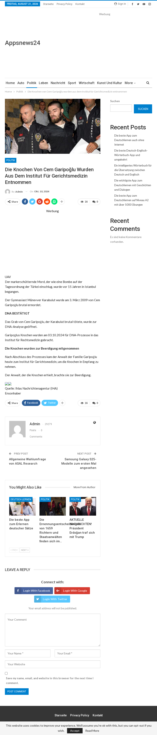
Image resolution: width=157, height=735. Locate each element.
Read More (92, 730)
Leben (43, 83)
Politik (31, 83)
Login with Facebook (36, 590)
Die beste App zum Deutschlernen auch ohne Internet (129, 140)
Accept (75, 730)
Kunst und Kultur (109, 83)
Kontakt (80, 4)
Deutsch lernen (21, 499)
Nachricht (58, 83)
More (129, 83)
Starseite (48, 4)
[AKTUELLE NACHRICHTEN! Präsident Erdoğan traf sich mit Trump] (83, 506)
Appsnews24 (22, 42)
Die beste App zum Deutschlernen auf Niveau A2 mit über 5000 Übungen (131, 200)
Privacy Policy (64, 4)
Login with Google (75, 590)
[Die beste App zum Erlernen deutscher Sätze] (22, 506)
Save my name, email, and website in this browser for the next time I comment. (49, 680)
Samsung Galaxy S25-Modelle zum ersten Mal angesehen (78, 463)
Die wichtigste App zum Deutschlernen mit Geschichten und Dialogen (132, 185)
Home (10, 83)
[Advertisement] (104, 45)
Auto (20, 83)
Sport (72, 83)
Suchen (115, 101)
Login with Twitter (55, 599)
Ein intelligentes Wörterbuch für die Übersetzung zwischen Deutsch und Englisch (133, 170)
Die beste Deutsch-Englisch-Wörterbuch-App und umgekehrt (131, 155)
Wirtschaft (86, 83)
